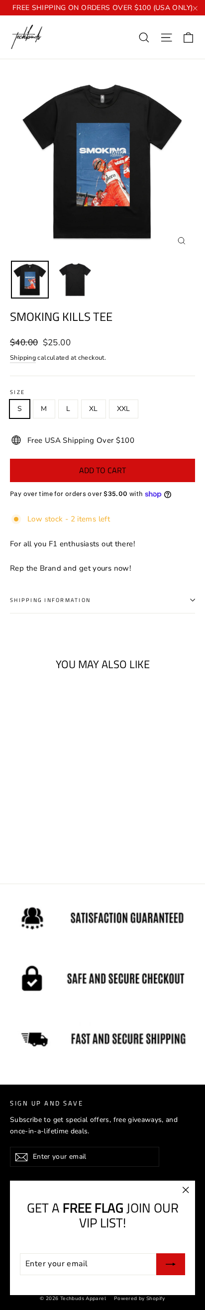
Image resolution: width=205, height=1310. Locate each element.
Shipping (23, 357)
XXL (123, 408)
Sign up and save (46, 1103)
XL (93, 408)
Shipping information (50, 600)
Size (17, 392)
